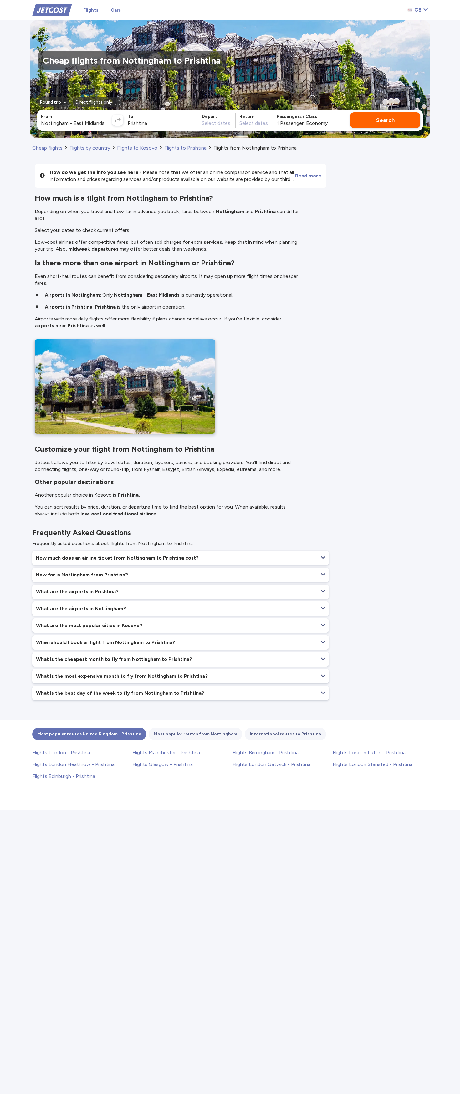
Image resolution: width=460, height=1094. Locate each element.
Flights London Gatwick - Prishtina (271, 764)
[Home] (52, 10)
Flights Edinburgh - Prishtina (63, 776)
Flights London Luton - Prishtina (369, 752)
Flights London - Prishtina (61, 752)
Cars (116, 10)
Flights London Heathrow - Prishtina (73, 764)
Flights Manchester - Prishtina (166, 752)
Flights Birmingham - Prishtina (266, 752)
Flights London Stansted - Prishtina (372, 764)
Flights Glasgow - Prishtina (162, 764)
